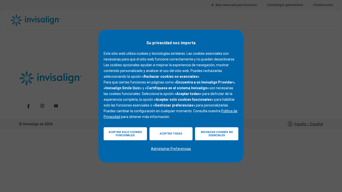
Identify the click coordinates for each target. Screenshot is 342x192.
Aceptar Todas (171, 133)
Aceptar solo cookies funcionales (125, 133)
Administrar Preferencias (171, 149)
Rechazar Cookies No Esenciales (217, 133)
